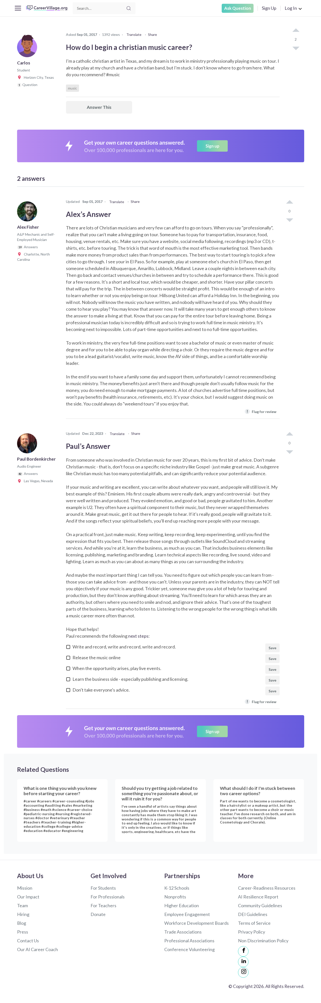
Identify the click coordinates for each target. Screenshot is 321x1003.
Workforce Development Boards (196, 923)
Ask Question (237, 8)
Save (272, 648)
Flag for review (261, 411)
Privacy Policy (251, 932)
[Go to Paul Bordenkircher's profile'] (28, 444)
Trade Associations (183, 932)
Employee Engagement (187, 914)
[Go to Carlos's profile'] (28, 48)
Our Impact (28, 896)
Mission (24, 888)
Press (22, 932)
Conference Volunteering (189, 949)
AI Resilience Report (258, 896)
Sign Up (269, 8)
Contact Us (28, 940)
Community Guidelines (260, 905)
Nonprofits (175, 896)
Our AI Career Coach (37, 949)
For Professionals (108, 896)
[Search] (128, 8)
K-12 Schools (176, 888)
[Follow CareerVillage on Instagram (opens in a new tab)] (243, 972)
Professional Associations (189, 940)
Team (22, 905)
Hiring (23, 914)
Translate (133, 34)
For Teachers (103, 905)
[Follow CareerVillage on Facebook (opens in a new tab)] (243, 951)
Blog (21, 923)
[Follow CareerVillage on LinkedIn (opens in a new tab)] (243, 962)
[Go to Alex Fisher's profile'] (28, 212)
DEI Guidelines (252, 914)
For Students (103, 888)
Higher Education (181, 905)
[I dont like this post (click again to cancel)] (296, 48)
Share (152, 34)
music (72, 88)
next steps (138, 636)
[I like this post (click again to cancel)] (296, 31)
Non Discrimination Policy (263, 940)
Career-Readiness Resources (266, 888)
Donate (98, 914)
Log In (291, 8)
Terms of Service (254, 923)
